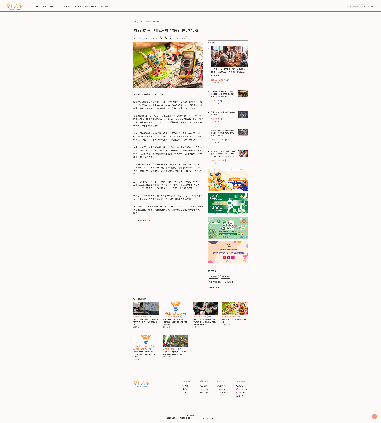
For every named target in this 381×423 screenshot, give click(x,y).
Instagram (243, 392)
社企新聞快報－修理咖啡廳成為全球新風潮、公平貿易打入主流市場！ (145, 354)
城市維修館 (229, 282)
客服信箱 (239, 386)
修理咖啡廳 (225, 276)
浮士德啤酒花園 (215, 282)
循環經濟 (222, 140)
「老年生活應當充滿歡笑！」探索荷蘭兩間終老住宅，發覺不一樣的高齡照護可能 (228, 72)
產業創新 (222, 80)
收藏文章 (180, 38)
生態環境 (147, 21)
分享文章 (154, 38)
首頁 (135, 21)
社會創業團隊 (222, 386)
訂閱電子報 (240, 396)
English (185, 392)
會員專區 (371, 6)
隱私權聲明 (190, 416)
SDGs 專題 (204, 389)
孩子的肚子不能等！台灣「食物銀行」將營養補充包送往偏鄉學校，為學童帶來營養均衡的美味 (223, 153)
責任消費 (214, 119)
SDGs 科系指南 (223, 392)
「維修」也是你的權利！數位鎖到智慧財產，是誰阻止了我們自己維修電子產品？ (205, 322)
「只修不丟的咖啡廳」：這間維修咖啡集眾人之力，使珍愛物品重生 (145, 322)
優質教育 (214, 101)
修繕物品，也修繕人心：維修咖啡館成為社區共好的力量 (175, 352)
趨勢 (145, 38)
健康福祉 (214, 80)
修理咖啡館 (213, 276)
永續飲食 (222, 160)
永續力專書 (204, 392)
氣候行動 (156, 21)
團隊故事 (185, 386)
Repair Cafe (214, 287)
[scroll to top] (374, 416)
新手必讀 (203, 386)
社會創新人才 (222, 389)
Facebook (243, 389)
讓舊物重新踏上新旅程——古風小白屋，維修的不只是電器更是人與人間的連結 (223, 133)
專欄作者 (185, 389)
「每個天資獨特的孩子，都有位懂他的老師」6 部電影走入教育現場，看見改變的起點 (223, 94)
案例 (219, 119)
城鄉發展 (166, 349)
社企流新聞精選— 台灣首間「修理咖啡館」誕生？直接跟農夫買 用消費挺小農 (175, 322)
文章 (140, 21)
